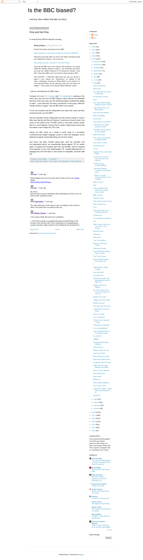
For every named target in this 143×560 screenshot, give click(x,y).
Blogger (81, 554)
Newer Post (34, 229)
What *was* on (98, 347)
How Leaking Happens (101, 382)
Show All (109, 529)
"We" (95, 185)
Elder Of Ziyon (97, 475)
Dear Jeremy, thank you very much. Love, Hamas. (101, 226)
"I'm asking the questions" (102, 218)
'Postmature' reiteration (101, 325)
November (98, 65)
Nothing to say (98, 198)
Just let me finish (99, 353)
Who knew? (97, 376)
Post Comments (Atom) (47, 233)
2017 (94, 415)
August (96, 74)
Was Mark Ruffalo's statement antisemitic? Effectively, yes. (99, 478)
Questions (96, 395)
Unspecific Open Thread (101, 362)
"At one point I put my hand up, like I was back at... (100, 158)
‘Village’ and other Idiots (101, 300)
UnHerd (94, 496)
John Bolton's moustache (102, 122)
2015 (94, 421)
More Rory (97, 89)
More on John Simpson (101, 370)
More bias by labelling (101, 112)
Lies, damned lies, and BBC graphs (101, 108)
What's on (96, 379)
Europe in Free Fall (98, 486)
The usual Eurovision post (102, 201)
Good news (97, 119)
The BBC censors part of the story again (102, 130)
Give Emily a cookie (100, 143)
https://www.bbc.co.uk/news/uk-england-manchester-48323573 (56, 53)
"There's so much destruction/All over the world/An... (102, 177)
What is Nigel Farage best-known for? (100, 260)
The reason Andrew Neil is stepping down (101, 139)
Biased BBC (96, 468)
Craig (95, 35)
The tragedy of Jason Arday (101, 503)
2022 (94, 50)
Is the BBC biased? (52, 10)
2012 (94, 430)
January (97, 408)
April (95, 399)
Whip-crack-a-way (99, 248)
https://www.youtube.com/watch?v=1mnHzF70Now (52, 63)
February (97, 405)
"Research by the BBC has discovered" (101, 126)
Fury (95, 207)
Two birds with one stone (102, 306)
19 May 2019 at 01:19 (54, 45)
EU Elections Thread (100, 96)
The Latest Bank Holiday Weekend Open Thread (102, 104)
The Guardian (53, 161)
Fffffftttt (95, 339)
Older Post (80, 229)
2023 (94, 47)
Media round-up (99, 303)
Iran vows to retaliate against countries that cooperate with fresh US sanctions (101, 462)
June (96, 80)
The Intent (97, 237)
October (97, 68)
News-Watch (96, 514)
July (95, 77)
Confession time (99, 146)
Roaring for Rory (99, 373)
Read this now (98, 231)
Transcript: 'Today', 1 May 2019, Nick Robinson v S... (102, 390)
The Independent (63, 161)
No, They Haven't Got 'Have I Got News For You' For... (101, 292)
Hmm (95, 100)
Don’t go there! (98, 272)
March (96, 402)
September (98, 71)
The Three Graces (99, 256)
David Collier (96, 507)
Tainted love (97, 215)
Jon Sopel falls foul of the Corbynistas (102, 92)
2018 (94, 412)
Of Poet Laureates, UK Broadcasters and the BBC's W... (101, 280)
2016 (94, 418)
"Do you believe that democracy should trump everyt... (100, 190)
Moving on (97, 234)
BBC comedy (97, 195)
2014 (94, 424)
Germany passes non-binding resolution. (101, 211)
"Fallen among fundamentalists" (100, 164)
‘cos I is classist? (99, 317)
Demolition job (98, 275)
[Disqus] (56, 198)
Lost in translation (99, 240)
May (95, 83)
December (98, 61)
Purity (95, 149)
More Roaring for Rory (101, 356)
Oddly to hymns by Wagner (99, 286)
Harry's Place (97, 502)
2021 (94, 53)
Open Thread (98, 182)
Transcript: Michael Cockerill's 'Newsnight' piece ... (102, 170)
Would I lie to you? (99, 297)
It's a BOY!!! (97, 336)
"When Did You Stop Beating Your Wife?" (101, 366)
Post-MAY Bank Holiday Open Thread (101, 252)
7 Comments (52, 159)
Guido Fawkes (97, 489)
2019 (94, 59)
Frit (94, 221)
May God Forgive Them (101, 359)
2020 (94, 56)
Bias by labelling (99, 115)
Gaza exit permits (99, 86)
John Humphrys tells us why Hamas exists (101, 332)
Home (57, 229)
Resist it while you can (101, 350)
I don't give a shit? (99, 385)
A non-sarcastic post (100, 328)
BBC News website (42, 161)
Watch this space (99, 135)
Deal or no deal (98, 314)
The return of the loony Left (100, 498)
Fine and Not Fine (99, 204)
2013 (94, 427)
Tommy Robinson (75, 161)
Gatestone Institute (99, 484)
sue (95, 38)
